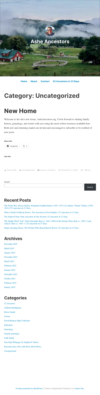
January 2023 (9, 252)
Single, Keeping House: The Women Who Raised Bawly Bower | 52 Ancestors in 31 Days (41, 227)
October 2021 (9, 278)
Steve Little (11, 170)
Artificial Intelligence (12, 307)
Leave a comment (47, 170)
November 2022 (10, 257)
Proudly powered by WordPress (29, 388)
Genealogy (8, 329)
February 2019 (10, 282)
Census (7, 316)
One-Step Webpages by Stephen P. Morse (21, 342)
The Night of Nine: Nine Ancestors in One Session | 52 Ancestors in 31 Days (36, 216)
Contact (45, 81)
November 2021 (10, 274)
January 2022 (9, 270)
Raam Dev (79, 388)
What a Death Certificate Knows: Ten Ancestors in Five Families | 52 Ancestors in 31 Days (41, 212)
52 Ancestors (9, 303)
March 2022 (9, 261)
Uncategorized (28, 170)
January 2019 (9, 287)
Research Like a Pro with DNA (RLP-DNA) (22, 346)
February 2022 (10, 265)
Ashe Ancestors (50, 41)
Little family (9, 337)
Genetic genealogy (12, 333)
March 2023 (9, 248)
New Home (20, 110)
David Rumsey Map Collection (17, 320)
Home (24, 81)
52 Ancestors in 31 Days (66, 81)
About (33, 81)
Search (7, 181)
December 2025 (10, 244)
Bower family (9, 312)
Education (8, 325)
